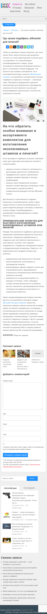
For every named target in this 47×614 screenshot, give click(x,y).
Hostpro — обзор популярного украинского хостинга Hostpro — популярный (24, 514)
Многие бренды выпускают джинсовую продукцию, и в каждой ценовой (22, 526)
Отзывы (17, 7)
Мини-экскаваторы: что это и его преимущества (20, 591)
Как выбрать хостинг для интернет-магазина (19, 594)
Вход (26, 11)
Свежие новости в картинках (10, 610)
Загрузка (29, 7)
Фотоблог (30, 4)
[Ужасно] (4, 335)
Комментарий (8, 381)
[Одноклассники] (11, 46)
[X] (14, 46)
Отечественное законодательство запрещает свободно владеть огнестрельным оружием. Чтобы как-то (24, 498)
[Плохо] (6, 335)
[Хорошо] (10, 335)
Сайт (5, 434)
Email (5, 424)
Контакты (36, 612)
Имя (4, 414)
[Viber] (21, 46)
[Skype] (28, 46)
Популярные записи (10, 489)
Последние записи (29, 489)
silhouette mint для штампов (14, 303)
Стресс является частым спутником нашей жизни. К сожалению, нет (22, 540)
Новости (17, 4)
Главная (6, 30)
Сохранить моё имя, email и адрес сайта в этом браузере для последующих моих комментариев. (23, 448)
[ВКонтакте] (7, 46)
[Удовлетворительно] (8, 335)
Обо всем (14, 30)
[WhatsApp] (25, 46)
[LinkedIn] (18, 46)
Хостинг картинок (26, 612)
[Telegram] (32, 46)
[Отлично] (12, 335)
